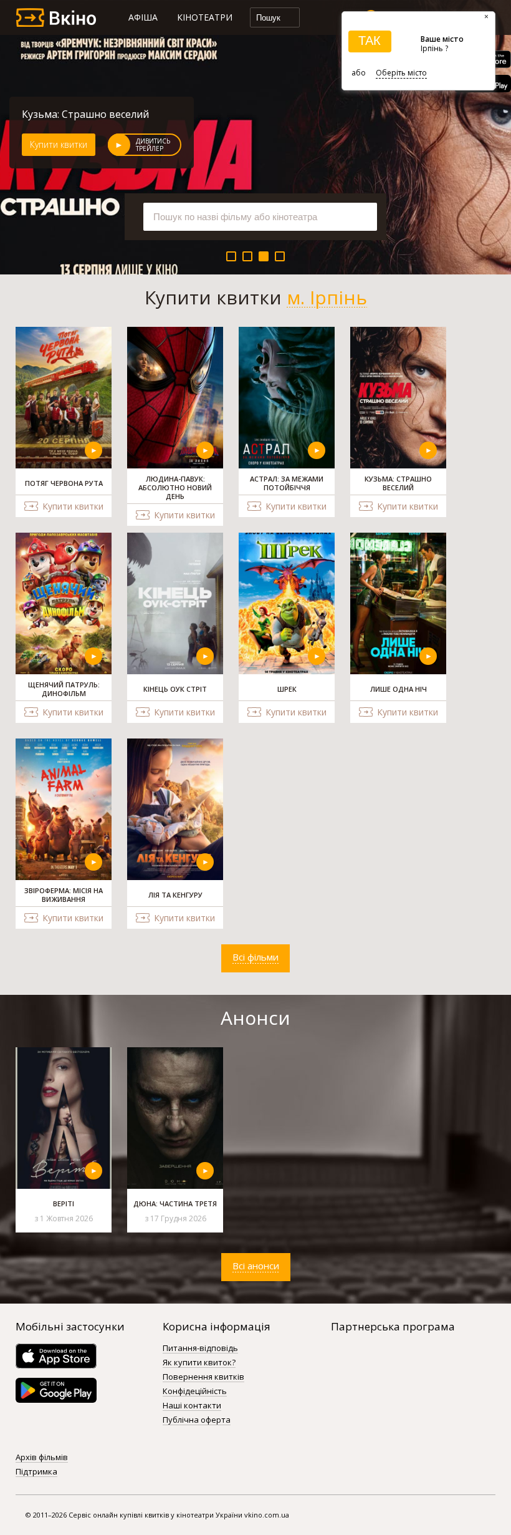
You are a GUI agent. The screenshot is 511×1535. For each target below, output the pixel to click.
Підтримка (36, 1472)
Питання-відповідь (200, 1348)
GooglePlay (56, 1390)
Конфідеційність (195, 1392)
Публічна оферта (197, 1420)
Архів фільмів (42, 1458)
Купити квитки (58, 144)
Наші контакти (192, 1406)
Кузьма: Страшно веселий (85, 114)
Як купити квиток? (199, 1363)
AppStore (56, 1356)
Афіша (143, 17)
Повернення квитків (203, 1377)
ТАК (369, 40)
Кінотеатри (204, 17)
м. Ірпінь (327, 297)
